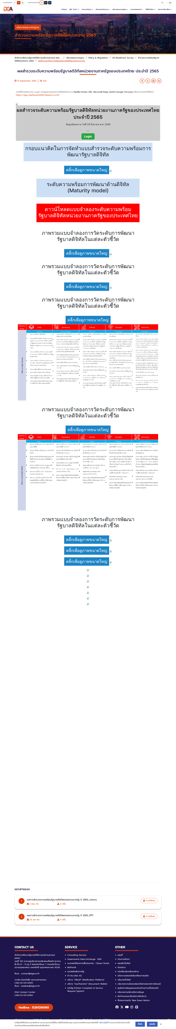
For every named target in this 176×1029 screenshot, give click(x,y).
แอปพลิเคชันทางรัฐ (75, 971)
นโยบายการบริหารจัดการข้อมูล (131, 992)
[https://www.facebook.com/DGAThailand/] (117, 1007)
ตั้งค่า (140, 1024)
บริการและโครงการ (102, 9)
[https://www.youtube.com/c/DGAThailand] (127, 1007)
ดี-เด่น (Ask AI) (74, 975)
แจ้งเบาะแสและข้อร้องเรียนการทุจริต (133, 975)
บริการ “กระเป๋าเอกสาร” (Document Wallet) (87, 983)
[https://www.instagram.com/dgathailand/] (132, 1007)
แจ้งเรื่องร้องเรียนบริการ (128, 971)
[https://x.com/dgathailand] (122, 1007)
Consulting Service (76, 955)
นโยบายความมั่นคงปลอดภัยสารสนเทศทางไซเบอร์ (139, 983)
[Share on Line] (153, 81)
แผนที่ (120, 955)
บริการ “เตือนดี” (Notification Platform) (85, 979)
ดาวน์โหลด (150, 900)
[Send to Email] (159, 81)
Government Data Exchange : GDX (84, 959)
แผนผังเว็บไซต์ (124, 963)
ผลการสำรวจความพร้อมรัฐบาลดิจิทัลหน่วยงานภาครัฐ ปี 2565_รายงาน (62, 899)
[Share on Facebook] (142, 81)
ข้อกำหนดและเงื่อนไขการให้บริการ (132, 996)
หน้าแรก (64, 9)
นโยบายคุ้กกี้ (104, 1022)
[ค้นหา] (162, 3)
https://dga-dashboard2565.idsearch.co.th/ (38, 95)
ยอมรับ (152, 1024)
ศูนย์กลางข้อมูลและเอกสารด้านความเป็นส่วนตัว (138, 988)
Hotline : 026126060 (34, 1007)
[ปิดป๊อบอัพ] (160, 1024)
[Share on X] (147, 81)
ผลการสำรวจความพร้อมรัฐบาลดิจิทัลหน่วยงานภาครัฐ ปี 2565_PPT (60, 915)
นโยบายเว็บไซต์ (124, 979)
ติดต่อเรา (122, 967)
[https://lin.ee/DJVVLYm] (137, 1007)
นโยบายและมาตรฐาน (119, 9)
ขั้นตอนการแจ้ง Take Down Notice (134, 1000)
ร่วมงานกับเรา (86, 9)
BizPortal (71, 967)
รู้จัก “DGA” (74, 9)
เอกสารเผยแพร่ (136, 9)
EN (170, 2)
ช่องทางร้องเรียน (164, 9)
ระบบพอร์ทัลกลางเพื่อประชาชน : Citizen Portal (88, 963)
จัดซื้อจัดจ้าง (149, 9)
